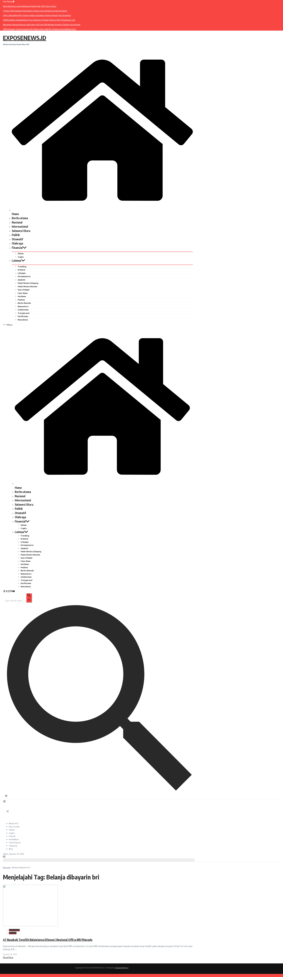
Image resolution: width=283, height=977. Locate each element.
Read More (8, 957)
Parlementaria (24, 276)
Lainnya (16, 260)
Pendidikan (14, 839)
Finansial (17, 247)
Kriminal (21, 270)
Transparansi (23, 313)
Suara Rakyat (23, 290)
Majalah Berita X (121, 968)
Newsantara (23, 306)
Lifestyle (21, 273)
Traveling (22, 266)
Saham (20, 253)
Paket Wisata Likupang (28, 283)
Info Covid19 (14, 826)
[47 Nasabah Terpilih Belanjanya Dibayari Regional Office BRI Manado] (30, 925)
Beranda (6, 867)
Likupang (13, 846)
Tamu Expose (15, 842)
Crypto (21, 257)
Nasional (17, 222)
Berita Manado (24, 303)
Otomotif (17, 239)
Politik (16, 235)
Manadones (23, 320)
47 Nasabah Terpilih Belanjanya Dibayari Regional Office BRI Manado (47, 939)
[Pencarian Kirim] (29, 598)
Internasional (20, 226)
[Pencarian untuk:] (18, 600)
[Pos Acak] (4, 857)
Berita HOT (13, 823)
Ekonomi (13, 933)
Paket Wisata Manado (27, 286)
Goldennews (23, 309)
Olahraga (17, 243)
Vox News (22, 296)
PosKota (21, 300)
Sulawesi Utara (21, 230)
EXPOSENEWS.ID (24, 37)
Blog (11, 849)
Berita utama (20, 218)
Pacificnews (23, 316)
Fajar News (23, 293)
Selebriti (21, 280)
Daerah (12, 836)
